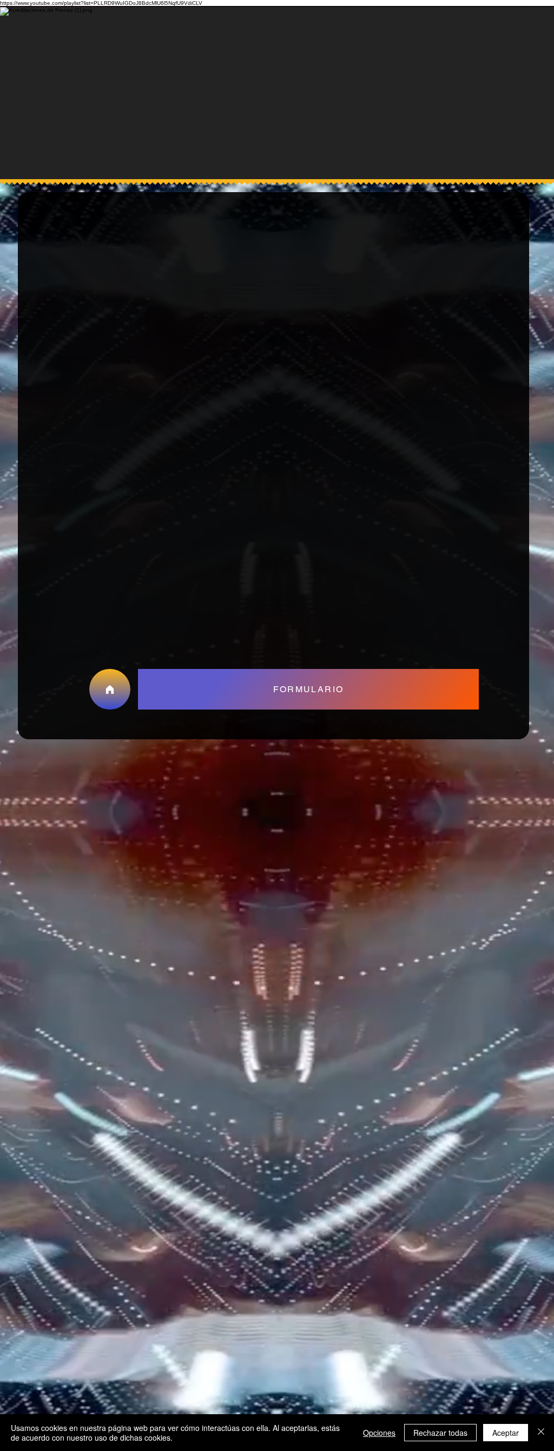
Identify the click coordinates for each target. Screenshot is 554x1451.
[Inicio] (109, 689)
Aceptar (505, 1432)
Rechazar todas (440, 1432)
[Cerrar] (541, 1432)
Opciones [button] (379, 1432)
